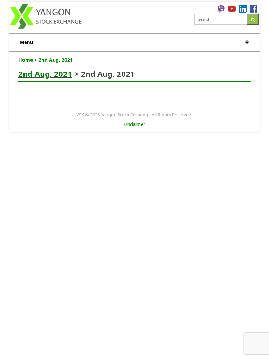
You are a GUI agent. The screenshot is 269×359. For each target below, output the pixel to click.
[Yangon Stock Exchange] (46, 17)
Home (25, 59)
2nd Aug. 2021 (45, 73)
